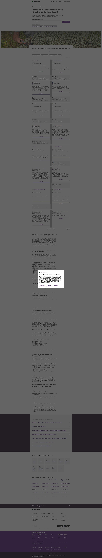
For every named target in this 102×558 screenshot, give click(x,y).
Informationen (49, 280)
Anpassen (56, 285)
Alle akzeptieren (42, 285)
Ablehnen (49, 285)
